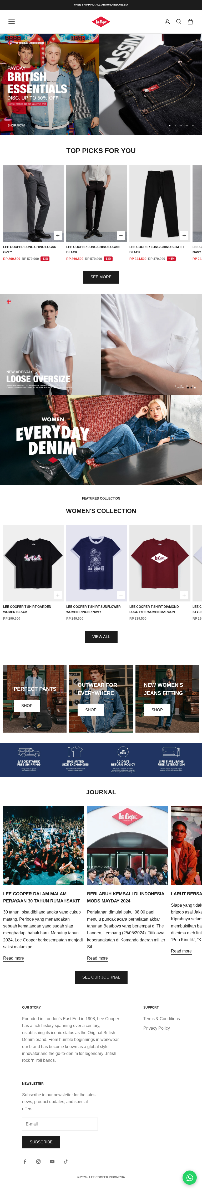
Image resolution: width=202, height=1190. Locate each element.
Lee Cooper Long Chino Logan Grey (30, 249)
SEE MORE (101, 277)
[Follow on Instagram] (38, 1161)
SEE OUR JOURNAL (101, 977)
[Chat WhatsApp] (190, 1178)
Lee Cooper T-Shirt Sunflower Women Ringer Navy (93, 609)
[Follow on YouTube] (52, 1161)
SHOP (27, 705)
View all (101, 636)
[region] (101, 84)
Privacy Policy (156, 1028)
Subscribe (41, 1142)
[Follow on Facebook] (24, 1161)
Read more (13, 958)
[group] (101, 84)
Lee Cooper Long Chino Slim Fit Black (156, 249)
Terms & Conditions (161, 1018)
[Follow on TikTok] (65, 1161)
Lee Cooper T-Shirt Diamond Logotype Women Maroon (154, 609)
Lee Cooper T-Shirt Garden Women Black (27, 609)
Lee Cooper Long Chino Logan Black (93, 249)
